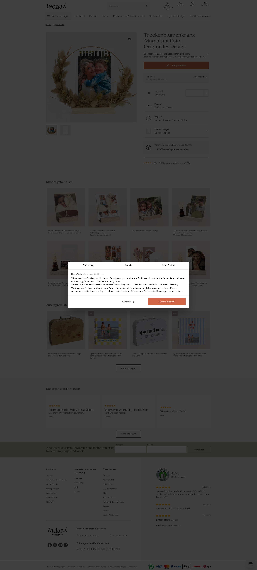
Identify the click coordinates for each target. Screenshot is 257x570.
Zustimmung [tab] (88, 265)
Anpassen (126, 301)
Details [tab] (128, 265)
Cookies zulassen (166, 301)
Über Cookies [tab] (168, 265)
